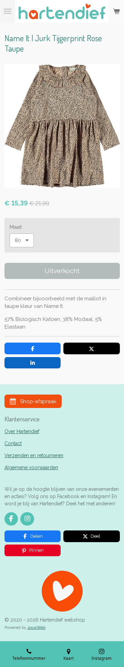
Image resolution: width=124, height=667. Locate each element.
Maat (16, 227)
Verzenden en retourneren (33, 455)
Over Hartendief (21, 431)
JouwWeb (36, 627)
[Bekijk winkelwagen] (116, 11)
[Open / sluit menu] (7, 11)
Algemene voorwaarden (31, 467)
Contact (13, 443)
